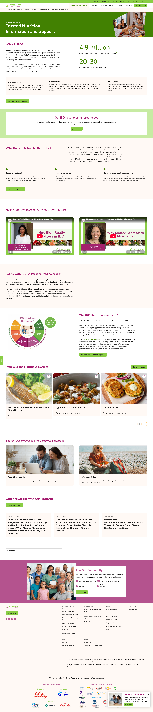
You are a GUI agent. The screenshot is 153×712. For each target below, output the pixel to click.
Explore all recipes (139, 367)
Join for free (128, 704)
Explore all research (14, 505)
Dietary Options (67, 630)
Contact (108, 629)
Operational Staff (111, 619)
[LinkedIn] (9, 619)
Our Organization (111, 609)
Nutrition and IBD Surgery (70, 614)
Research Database (68, 645)
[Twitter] (12, 619)
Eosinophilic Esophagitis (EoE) (93, 627)
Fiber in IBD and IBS (68, 623)
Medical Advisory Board (113, 613)
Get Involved (12, 613)
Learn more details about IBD (17, 101)
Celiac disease (88, 606)
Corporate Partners (112, 623)
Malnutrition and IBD (68, 611)
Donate (1, 360)
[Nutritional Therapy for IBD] (12, 607)
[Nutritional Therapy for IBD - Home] (13, 5)
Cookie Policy (88, 642)
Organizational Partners (113, 626)
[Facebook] (6, 619)
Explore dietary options (15, 189)
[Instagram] (15, 619)
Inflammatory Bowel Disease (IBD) (71, 607)
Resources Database (68, 649)
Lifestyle (64, 642)
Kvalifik (14, 661)
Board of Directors (111, 616)
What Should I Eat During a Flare (70, 619)
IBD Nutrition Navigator (69, 626)
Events (130, 613)
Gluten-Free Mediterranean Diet (92, 610)
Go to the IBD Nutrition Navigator (93, 354)
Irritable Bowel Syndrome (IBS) (92, 617)
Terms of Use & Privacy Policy (93, 645)
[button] (95, 1)
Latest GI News (132, 609)
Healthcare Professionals (69, 633)
